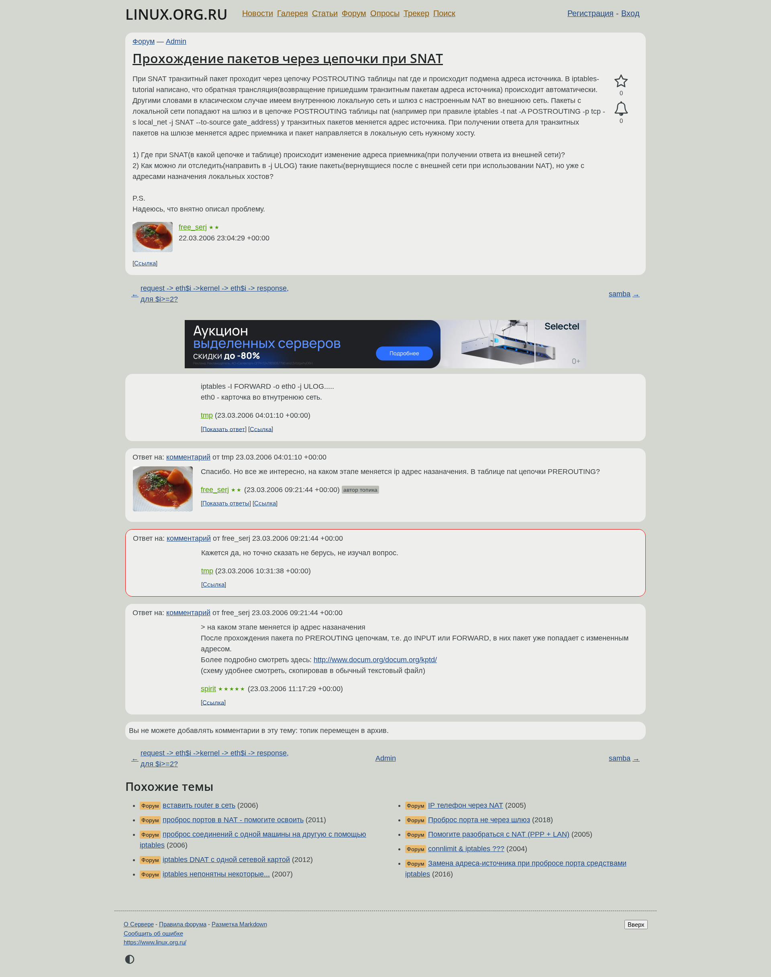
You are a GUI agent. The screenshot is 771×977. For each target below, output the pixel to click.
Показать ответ (223, 428)
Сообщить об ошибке (153, 933)
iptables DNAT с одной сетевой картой (226, 860)
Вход (630, 13)
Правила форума (182, 924)
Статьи (325, 13)
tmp (207, 415)
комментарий (188, 457)
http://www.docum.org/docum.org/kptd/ (375, 660)
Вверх (636, 924)
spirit (208, 689)
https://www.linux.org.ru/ (155, 942)
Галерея (292, 13)
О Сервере (139, 924)
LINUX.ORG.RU (176, 14)
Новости (257, 13)
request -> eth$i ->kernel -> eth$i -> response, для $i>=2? (215, 293)
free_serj (193, 227)
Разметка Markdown (239, 924)
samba (619, 294)
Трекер (416, 13)
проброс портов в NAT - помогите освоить (233, 820)
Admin (176, 41)
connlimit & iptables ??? (466, 849)
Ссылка (145, 263)
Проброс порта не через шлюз (479, 820)
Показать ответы (225, 503)
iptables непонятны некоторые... (216, 874)
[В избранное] (621, 81)
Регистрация (590, 13)
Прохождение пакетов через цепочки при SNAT (288, 58)
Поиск (444, 13)
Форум (354, 13)
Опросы (385, 13)
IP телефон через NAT (465, 805)
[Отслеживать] (621, 109)
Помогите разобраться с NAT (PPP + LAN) (498, 834)
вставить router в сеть (199, 805)
